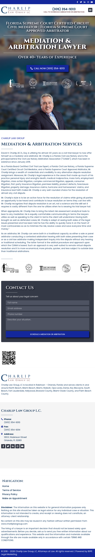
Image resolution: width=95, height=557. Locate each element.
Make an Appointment (14, 498)
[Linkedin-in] (85, 2)
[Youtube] (92, 2)
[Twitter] (81, 2)
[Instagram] (88, 2)
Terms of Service (11, 490)
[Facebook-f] (77, 2)
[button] (90, 10)
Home (5, 486)
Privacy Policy (9, 494)
